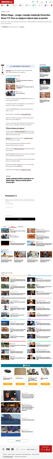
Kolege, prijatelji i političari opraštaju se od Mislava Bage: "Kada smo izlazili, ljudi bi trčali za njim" (19, 180)
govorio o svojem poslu (20, 131)
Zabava (48, 5)
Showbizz (15, 5)
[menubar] (46, 2)
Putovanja (29, 5)
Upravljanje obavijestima (9, 456)
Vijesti (4, 5)
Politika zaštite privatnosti (26, 454)
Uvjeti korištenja (18, 454)
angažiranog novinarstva (19, 148)
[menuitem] (46, 2)
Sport (9, 5)
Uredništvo (5, 454)
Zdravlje (36, 5)
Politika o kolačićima (35, 454)
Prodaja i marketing (11, 454)
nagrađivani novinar (28, 138)
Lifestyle (22, 5)
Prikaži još (18, 440)
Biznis (41, 5)
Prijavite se (20, 219)
